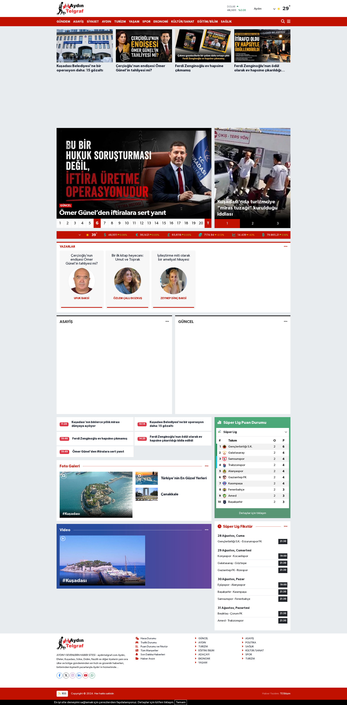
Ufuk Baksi (81, 298)
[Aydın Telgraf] (70, 8)
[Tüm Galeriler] (206, 466)
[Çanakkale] (147, 494)
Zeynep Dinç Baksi (173, 298)
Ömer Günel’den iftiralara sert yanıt (98, 451)
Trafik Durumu (149, 642)
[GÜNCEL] (285, 321)
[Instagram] (73, 675)
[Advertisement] (173, 99)
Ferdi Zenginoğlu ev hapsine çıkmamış (99, 438)
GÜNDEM (63, 21)
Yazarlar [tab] (67, 246)
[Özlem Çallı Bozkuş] (127, 280)
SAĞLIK (226, 21)
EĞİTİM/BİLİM (207, 21)
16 (171, 223)
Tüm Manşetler (149, 650)
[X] (66, 675)
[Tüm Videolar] (206, 530)
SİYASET (93, 21)
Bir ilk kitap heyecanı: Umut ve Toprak (128, 257)
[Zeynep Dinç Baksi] (173, 280)
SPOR (146, 21)
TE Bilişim (285, 693)
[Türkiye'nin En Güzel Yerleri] (147, 478)
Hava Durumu (148, 638)
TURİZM (120, 21)
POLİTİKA (250, 642)
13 (149, 223)
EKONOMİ (160, 21)
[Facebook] (60, 675)
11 (134, 223)
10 (127, 223)
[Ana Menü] (288, 22)
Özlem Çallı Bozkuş (127, 298)
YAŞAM (134, 21)
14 (156, 223)
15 (164, 223)
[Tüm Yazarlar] (285, 246)
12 (141, 223)
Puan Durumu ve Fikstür (154, 646)
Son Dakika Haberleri (153, 654)
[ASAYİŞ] (167, 321)
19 (194, 223)
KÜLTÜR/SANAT (182, 21)
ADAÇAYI (203, 654)
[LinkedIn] (79, 675)
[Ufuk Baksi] (81, 280)
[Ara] (283, 22)
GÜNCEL (186, 322)
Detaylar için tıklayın (252, 513)
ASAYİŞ (78, 21)
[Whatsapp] (92, 675)
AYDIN (106, 21)
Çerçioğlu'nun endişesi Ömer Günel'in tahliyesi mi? (82, 259)
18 (186, 223)
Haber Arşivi (148, 658)
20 (201, 223)
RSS (63, 693)
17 (179, 223)
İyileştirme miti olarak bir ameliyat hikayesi (173, 257)
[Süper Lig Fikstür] (285, 526)
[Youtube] (86, 675)
